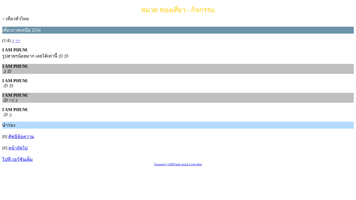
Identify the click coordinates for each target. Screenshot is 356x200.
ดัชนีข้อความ (21, 136)
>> (17, 40)
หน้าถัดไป (18, 148)
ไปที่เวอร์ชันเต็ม (17, 159)
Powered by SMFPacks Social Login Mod (178, 164)
